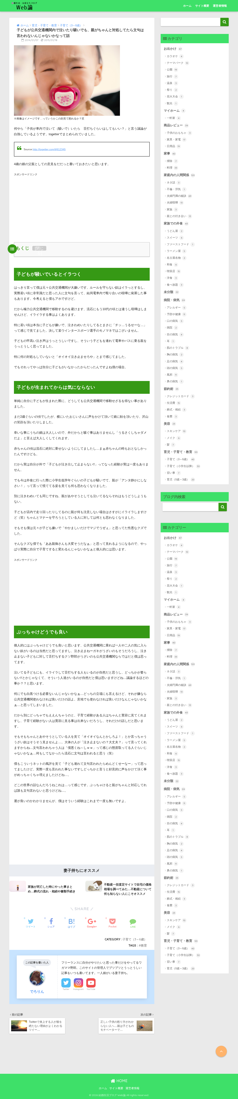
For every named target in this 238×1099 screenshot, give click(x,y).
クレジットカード (180, 396)
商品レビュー (176, 125)
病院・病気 (174, 300)
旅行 (171, 76)
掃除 (171, 160)
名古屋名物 (176, 257)
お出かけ (172, 48)
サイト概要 (202, 5)
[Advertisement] (82, 203)
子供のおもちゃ (179, 132)
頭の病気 (174, 367)
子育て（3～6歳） (135, 939)
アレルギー (176, 307)
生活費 (173, 402)
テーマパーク (177, 62)
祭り (172, 89)
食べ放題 (174, 284)
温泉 (172, 83)
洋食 (172, 277)
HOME (121, 1080)
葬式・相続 (176, 409)
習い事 (173, 472)
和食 (172, 264)
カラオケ (174, 56)
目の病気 (174, 334)
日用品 (173, 146)
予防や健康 (176, 314)
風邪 (172, 374)
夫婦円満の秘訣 (179, 195)
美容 (169, 424)
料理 (172, 167)
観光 (171, 103)
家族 (172, 209)
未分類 (171, 292)
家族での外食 (176, 223)
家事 (169, 153)
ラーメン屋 (176, 250)
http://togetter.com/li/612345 (49, 149)
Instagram (78, 989)
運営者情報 (220, 5)
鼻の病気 (174, 381)
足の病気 (174, 361)
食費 (172, 416)
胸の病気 (174, 354)
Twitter (66, 989)
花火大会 (174, 96)
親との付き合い (179, 216)
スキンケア (176, 431)
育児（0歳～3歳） (180, 479)
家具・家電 (176, 139)
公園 (172, 69)
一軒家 (173, 117)
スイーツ (174, 237)
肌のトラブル (177, 347)
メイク (173, 437)
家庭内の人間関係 (179, 175)
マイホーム (174, 110)
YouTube (91, 989)
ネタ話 (173, 182)
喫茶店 (173, 271)
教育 (144, 945)
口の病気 (174, 320)
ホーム (187, 5)
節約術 (171, 389)
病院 (172, 327)
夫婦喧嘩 (175, 202)
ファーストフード (180, 244)
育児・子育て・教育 (180, 452)
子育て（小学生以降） (183, 466)
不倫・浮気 (176, 189)
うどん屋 (174, 230)
